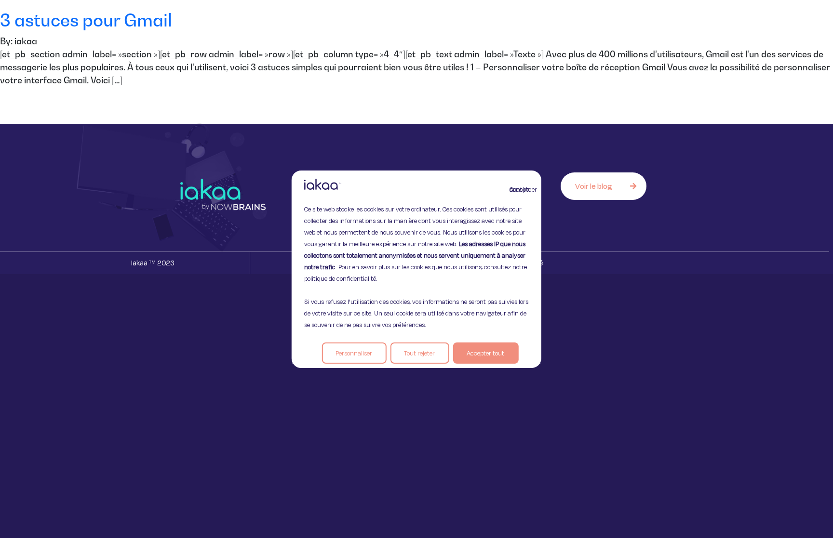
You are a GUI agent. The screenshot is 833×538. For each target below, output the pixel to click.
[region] (416, 269)
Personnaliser (354, 353)
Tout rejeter (419, 353)
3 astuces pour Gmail (86, 20)
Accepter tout (485, 353)
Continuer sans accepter (515, 189)
